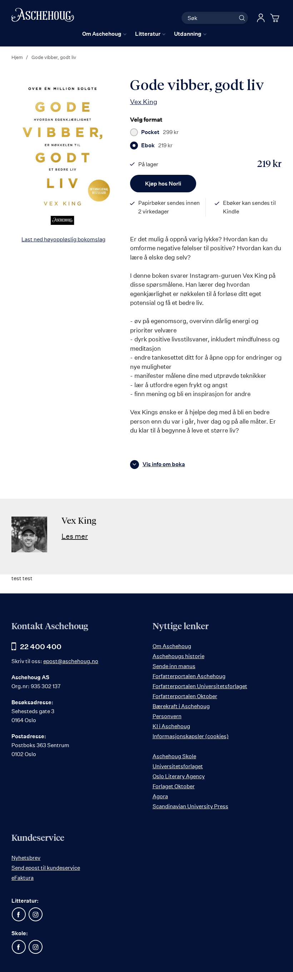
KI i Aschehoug (171, 726)
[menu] (144, 33)
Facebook (18, 914)
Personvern (167, 716)
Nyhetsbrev (25, 857)
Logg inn (261, 18)
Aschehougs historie (178, 656)
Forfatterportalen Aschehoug (189, 676)
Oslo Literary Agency (179, 776)
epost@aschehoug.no (70, 661)
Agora (160, 796)
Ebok (157, 145)
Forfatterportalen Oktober (185, 696)
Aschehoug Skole (174, 756)
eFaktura (22, 877)
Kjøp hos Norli (163, 183)
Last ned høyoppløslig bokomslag (63, 239)
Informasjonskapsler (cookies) (191, 736)
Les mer (74, 536)
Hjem (17, 57)
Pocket (160, 132)
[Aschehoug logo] (42, 17)
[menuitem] (104, 33)
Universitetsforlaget (178, 766)
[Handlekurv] (276, 18)
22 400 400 (40, 646)
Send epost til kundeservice (45, 867)
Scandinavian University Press (190, 806)
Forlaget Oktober (174, 786)
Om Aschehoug (172, 646)
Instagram (35, 914)
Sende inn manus (174, 666)
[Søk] (242, 18)
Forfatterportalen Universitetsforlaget (200, 686)
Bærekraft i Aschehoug (181, 706)
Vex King (143, 101)
